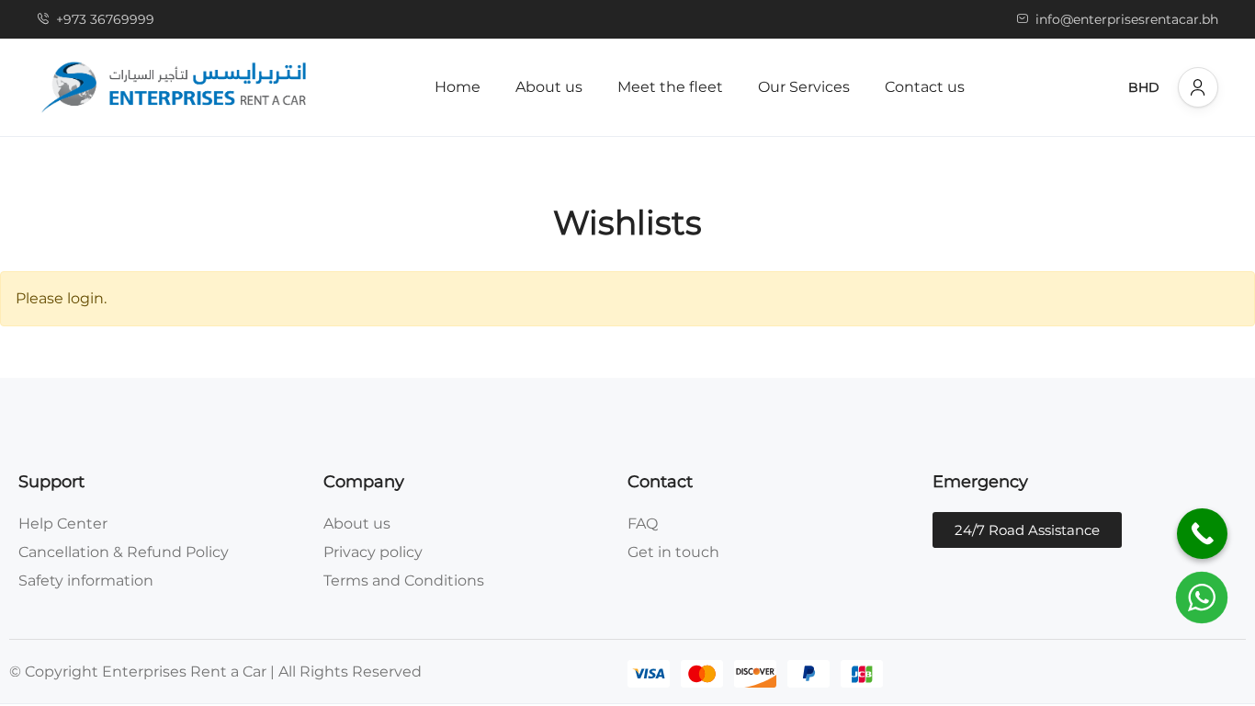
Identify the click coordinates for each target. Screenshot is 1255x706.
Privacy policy (373, 552)
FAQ (643, 523)
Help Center (62, 523)
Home (458, 87)
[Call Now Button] (1202, 533)
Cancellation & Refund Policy (123, 552)
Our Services (804, 87)
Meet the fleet (670, 87)
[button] (1198, 87)
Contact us (925, 87)
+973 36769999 (105, 19)
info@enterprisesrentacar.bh (1126, 19)
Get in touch (673, 552)
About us (548, 87)
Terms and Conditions (403, 580)
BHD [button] (1143, 87)
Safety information (85, 580)
